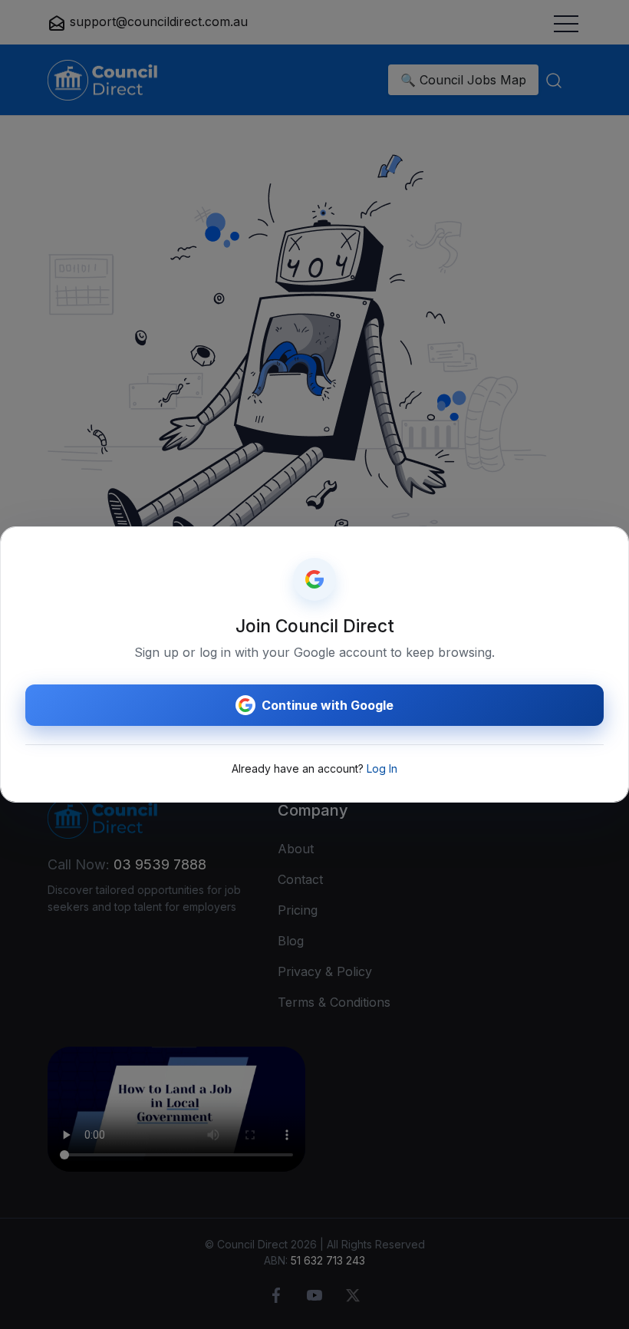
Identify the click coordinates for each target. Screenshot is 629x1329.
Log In (382, 768)
